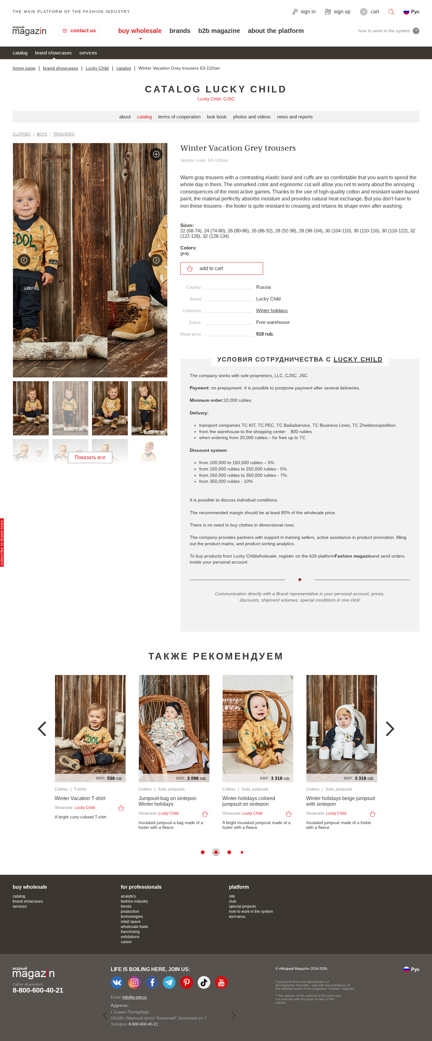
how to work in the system (251, 911)
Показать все (90, 457)
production (130, 911)
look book (217, 116)
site (232, 896)
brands (180, 30)
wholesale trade (134, 926)
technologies (132, 916)
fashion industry (134, 901)
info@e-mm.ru (134, 997)
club (232, 901)
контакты (237, 916)
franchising (130, 932)
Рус (415, 11)
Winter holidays (272, 310)
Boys (42, 134)
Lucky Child (97, 68)
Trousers (63, 134)
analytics (128, 896)
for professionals (141, 887)
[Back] (24, 260)
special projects (242, 906)
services (88, 52)
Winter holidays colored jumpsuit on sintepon (248, 801)
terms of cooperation (179, 116)
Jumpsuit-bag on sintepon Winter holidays (167, 801)
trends (126, 906)
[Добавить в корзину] (121, 808)
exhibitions (130, 937)
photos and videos (252, 116)
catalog (20, 52)
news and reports (295, 116)
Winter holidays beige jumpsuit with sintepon (340, 801)
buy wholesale (140, 30)
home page (24, 68)
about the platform (276, 30)
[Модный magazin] (29, 31)
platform (239, 887)
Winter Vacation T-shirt (80, 798)
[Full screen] (156, 154)
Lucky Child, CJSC (216, 98)
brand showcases (53, 52)
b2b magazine (219, 30)
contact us (83, 30)
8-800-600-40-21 (38, 990)
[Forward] (156, 260)
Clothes (22, 134)
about (125, 116)
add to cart (211, 268)
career (126, 942)
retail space (131, 921)
